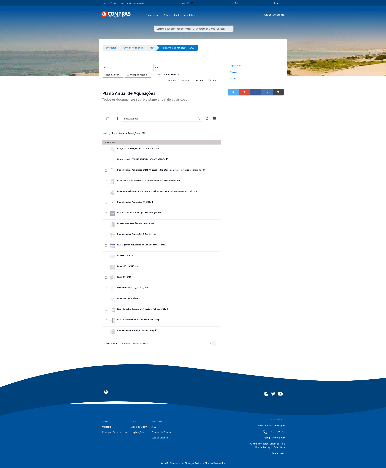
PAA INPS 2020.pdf (125, 255)
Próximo (199, 80)
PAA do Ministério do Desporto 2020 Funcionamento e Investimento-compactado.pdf (157, 191)
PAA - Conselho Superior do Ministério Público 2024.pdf (143, 309)
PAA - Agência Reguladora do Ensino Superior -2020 (141, 244)
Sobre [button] (167, 15)
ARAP (154, 426)
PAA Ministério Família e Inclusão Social (136, 223)
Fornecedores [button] (153, 15)
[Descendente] (117, 118)
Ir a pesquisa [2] (125, 3)
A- (229, 3)
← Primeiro (170, 80)
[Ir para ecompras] (116, 14)
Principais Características (115, 432)
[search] (199, 118)
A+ (236, 3)
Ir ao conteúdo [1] (109, 3)
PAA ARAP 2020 (124, 276)
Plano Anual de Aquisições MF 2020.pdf (135, 202)
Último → (214, 80)
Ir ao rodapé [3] (138, 3)
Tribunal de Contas (161, 432)
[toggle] (112, 118)
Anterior (185, 80)
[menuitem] (256, 66)
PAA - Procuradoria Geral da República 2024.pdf (139, 319)
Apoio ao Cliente (140, 426)
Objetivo (106, 426)
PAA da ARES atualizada (128, 298)
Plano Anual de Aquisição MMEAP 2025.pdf (137, 330)
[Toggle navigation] (135, 15)
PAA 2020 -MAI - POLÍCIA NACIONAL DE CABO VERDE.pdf (142, 159)
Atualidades (190, 15)
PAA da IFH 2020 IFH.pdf (128, 266)
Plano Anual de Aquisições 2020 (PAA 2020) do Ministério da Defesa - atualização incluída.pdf (161, 169)
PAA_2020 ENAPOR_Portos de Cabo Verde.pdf (138, 148)
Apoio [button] (177, 15)
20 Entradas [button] (110, 343)
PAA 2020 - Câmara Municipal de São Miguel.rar (139, 212)
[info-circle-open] (207, 118)
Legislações (137, 432)
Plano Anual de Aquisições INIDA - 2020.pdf (137, 234)
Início (105, 133)
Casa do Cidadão (160, 437)
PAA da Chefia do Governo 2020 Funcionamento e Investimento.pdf (148, 180)
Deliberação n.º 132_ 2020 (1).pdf (132, 287)
